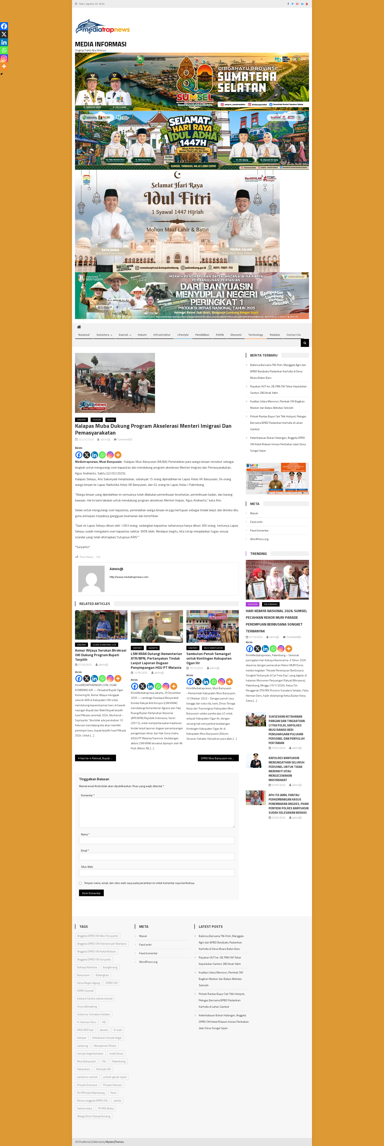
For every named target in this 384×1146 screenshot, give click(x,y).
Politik (220, 334)
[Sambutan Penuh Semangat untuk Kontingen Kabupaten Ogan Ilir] (212, 626)
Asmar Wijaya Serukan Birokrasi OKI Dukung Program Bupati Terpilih (100, 655)
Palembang (271, 604)
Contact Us (294, 334)
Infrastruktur (162, 334)
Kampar (81, 1038)
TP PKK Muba (106, 1108)
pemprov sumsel (87, 1077)
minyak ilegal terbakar (90, 1053)
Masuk (254, 513)
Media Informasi (101, 44)
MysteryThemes (115, 1142)
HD (104, 1022)
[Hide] (1, 74)
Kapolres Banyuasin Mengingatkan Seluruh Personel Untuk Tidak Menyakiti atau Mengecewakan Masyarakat (286, 769)
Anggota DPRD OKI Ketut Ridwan (96, 951)
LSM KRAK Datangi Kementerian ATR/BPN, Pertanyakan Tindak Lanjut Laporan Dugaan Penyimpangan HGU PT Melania (156, 660)
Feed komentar (259, 530)
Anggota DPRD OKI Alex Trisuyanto (97, 936)
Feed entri (256, 522)
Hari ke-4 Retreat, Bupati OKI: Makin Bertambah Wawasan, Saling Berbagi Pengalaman (98, 758)
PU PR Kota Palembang (91, 1093)
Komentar (88, 795)
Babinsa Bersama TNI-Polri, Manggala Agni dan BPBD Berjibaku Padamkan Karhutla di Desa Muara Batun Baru (278, 371)
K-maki (118, 1030)
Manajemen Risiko (105, 1046)
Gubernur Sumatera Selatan (93, 1014)
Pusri (114, 1093)
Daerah (123, 334)
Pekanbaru (83, 1069)
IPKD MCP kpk (85, 1030)
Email (85, 850)
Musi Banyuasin (213, 648)
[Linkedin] (94, 454)
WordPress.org (259, 539)
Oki (104, 1061)
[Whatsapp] (102, 454)
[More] (117, 454)
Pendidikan (202, 334)
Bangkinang (110, 967)
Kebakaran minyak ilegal (106, 1038)
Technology (255, 334)
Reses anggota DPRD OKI (92, 1100)
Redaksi (275, 334)
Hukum (142, 334)
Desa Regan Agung (88, 983)
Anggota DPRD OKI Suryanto (94, 959)
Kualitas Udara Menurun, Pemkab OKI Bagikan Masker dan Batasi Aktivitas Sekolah (277, 404)
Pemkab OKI (103, 1069)
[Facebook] (78, 454)
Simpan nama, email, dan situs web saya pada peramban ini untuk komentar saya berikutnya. (139, 883)
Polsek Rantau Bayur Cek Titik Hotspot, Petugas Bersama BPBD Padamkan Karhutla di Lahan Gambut (278, 422)
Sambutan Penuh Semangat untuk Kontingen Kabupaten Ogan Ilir (209, 658)
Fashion (252, 604)
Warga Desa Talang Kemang (93, 1116)
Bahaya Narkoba (87, 967)
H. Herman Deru (86, 1022)
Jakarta (153, 648)
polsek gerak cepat (114, 1077)
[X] (86, 454)
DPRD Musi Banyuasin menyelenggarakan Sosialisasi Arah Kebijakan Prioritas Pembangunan (220, 758)
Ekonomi (236, 334)
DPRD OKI (112, 983)
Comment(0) (125, 439)
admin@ (105, 439)
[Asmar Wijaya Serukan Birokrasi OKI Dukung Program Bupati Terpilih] (101, 625)
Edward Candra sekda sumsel (95, 998)
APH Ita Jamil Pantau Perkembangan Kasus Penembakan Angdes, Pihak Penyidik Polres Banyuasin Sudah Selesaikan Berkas (289, 804)
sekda (117, 1100)
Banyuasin (83, 975)
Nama (85, 834)
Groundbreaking (87, 1006)
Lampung (82, 1046)
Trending (258, 553)
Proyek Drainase (87, 1085)
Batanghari (102, 975)
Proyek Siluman (112, 1085)
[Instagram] (110, 454)
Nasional (84, 334)
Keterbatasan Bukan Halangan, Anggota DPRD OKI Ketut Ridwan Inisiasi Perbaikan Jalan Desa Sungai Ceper (278, 444)
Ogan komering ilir (104, 645)
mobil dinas (116, 1053)
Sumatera (102, 334)
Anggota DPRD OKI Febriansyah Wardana (101, 943)
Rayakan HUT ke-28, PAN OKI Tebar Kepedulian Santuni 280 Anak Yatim (278, 389)
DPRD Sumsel (85, 990)
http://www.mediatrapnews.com (129, 577)
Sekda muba (84, 1108)
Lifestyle (183, 334)
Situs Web (87, 867)
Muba (110, 420)
